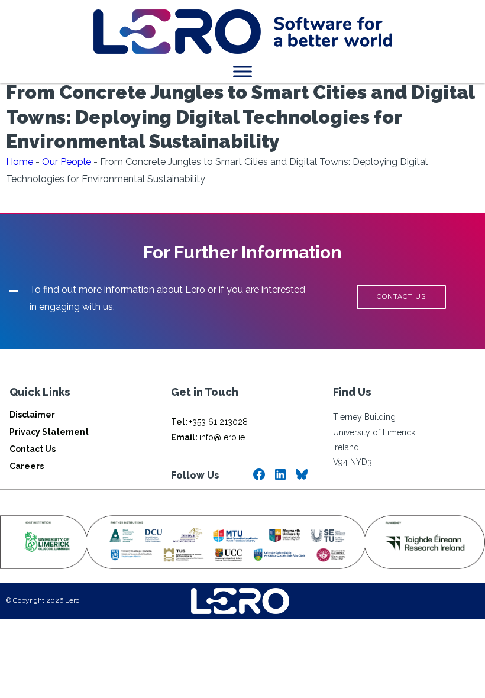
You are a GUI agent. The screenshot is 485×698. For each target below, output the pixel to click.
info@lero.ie (208, 437)
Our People (66, 161)
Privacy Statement (49, 432)
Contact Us (32, 449)
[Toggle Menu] (242, 71)
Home (19, 161)
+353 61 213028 (209, 421)
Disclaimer (32, 414)
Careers (26, 466)
